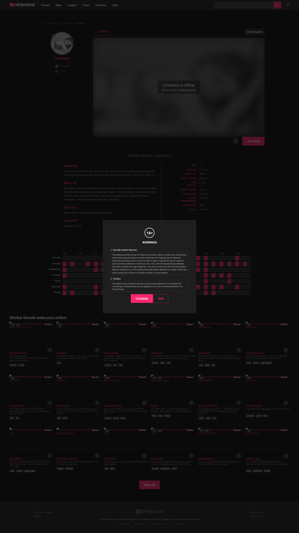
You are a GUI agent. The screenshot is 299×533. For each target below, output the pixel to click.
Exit (161, 298)
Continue (142, 298)
